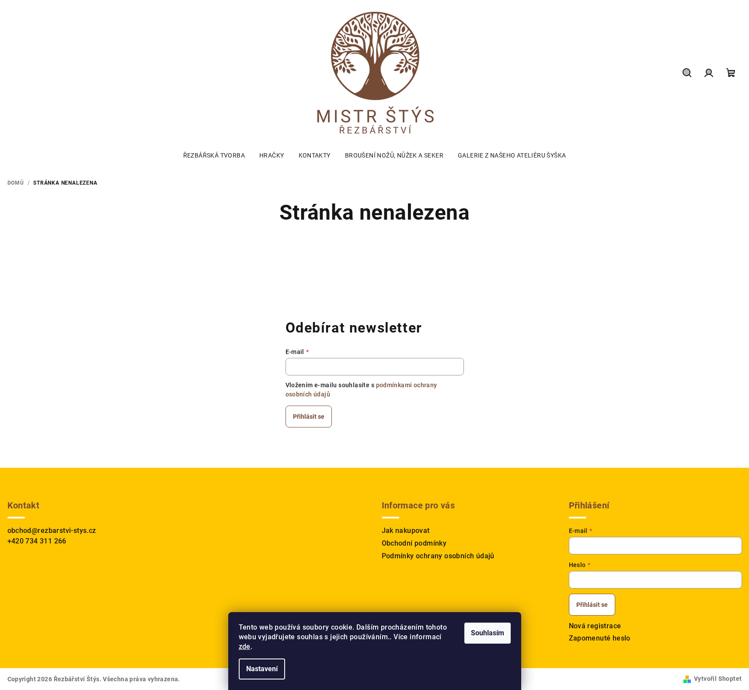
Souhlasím (487, 633)
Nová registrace (595, 626)
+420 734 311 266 (36, 541)
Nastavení (262, 669)
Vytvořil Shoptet (718, 678)
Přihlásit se (308, 416)
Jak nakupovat (406, 530)
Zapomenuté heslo (600, 638)
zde (245, 646)
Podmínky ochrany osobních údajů (438, 556)
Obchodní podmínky (414, 543)
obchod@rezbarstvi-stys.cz (51, 530)
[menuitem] (214, 155)
